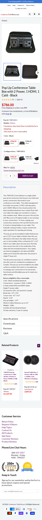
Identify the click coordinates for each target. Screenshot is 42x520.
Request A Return (9, 424)
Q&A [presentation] (5, 333)
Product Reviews (9, 441)
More (7, 148)
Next (38, 72)
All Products (7, 433)
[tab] (21, 187)
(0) (20, 100)
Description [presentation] (9, 187)
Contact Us (20, 5)
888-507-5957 (21, 8)
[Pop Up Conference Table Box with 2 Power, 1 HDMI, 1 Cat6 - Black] (21, 43)
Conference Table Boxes (16, 504)
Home (4, 20)
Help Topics (7, 427)
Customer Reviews (10, 439)
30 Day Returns (28, 1)
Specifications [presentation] (11, 318)
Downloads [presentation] (9, 323)
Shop (8, 5)
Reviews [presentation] (7, 328)
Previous (4, 72)
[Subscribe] (37, 491)
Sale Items (6, 436)
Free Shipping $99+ (15, 1)
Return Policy (30, 5)
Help (13, 5)
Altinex (12, 123)
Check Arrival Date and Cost (14, 170)
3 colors (10, 370)
